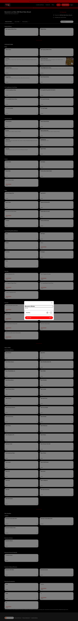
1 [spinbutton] (49, 312)
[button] (39, 317)
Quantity (28, 312)
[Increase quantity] (51, 313)
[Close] (52, 303)
